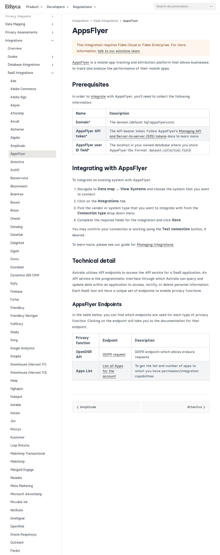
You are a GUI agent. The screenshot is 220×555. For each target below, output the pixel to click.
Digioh (14, 251)
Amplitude (17, 146)
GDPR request (114, 354)
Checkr (15, 219)
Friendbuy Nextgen (24, 316)
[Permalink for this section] (113, 84)
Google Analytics (22, 348)
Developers (56, 7)
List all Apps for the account (113, 371)
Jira (12, 421)
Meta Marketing (21, 486)
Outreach (17, 542)
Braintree (16, 194)
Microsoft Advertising (26, 494)
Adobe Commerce (23, 89)
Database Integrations (24, 65)
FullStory (16, 324)
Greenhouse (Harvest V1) (28, 364)
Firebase (16, 292)
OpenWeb (17, 526)
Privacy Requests (18, 16)
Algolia (15, 138)
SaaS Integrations (20, 73)
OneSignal (17, 518)
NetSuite (16, 510)
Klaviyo (15, 429)
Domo (14, 259)
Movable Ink (19, 502)
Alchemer (17, 129)
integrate (98, 96)
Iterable (15, 405)
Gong (14, 340)
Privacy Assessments (21, 32)
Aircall (14, 121)
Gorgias (15, 356)
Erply (14, 283)
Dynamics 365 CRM (24, 275)
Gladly (14, 332)
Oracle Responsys (23, 534)
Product (32, 7)
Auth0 (14, 170)
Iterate (15, 413)
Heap (14, 380)
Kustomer (17, 437)
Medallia (16, 478)
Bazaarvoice (19, 178)
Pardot (15, 551)
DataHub (16, 235)
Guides (12, 57)
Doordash (17, 267)
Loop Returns (19, 445)
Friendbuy (17, 308)
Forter (14, 300)
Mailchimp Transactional (27, 454)
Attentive (17, 162)
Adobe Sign (18, 97)
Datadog (16, 227)
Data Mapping (15, 24)
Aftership (17, 113)
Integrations (13, 40)
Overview (15, 48)
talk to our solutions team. (119, 51)
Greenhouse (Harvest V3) (28, 373)
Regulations (82, 7)
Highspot (16, 389)
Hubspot (16, 397)
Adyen (15, 105)
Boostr (15, 202)
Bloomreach (18, 186)
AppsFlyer (17, 154)
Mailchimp (17, 461)
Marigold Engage (22, 470)
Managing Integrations (155, 244)
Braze (14, 210)
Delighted (17, 243)
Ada (13, 81)
